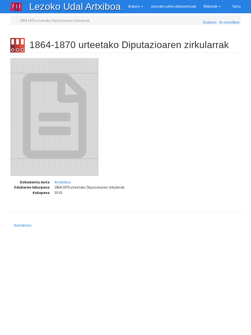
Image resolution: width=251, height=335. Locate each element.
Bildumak (210, 6)
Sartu (236, 6)
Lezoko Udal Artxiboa (75, 6)
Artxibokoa (62, 182)
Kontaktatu (23, 225)
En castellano (229, 22)
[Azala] (19, 6)
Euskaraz (210, 22)
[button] (54, 117)
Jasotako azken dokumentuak (173, 6)
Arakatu (134, 6)
